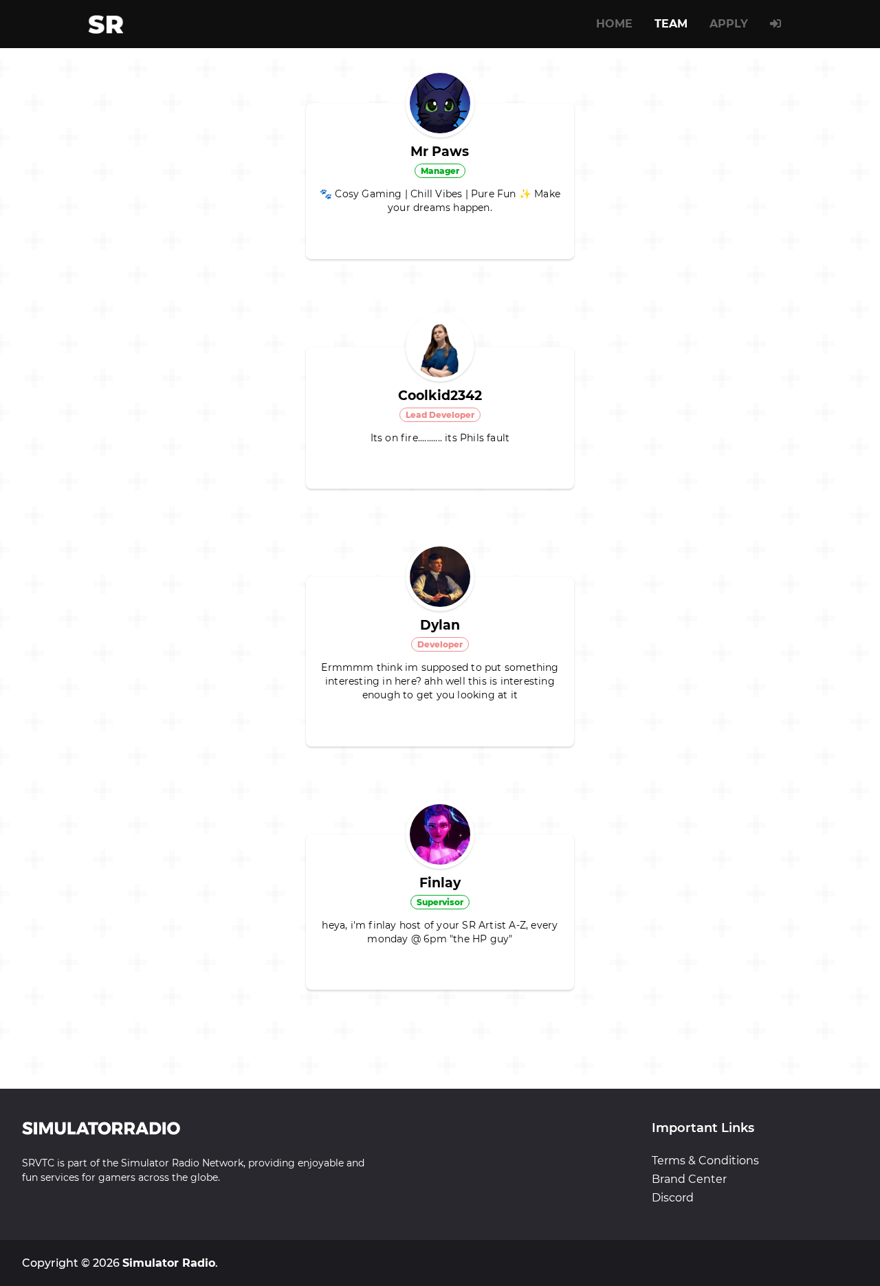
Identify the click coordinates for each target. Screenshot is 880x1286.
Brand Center (689, 1179)
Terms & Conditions (705, 1160)
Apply (729, 23)
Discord (673, 1197)
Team (671, 23)
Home (614, 23)
